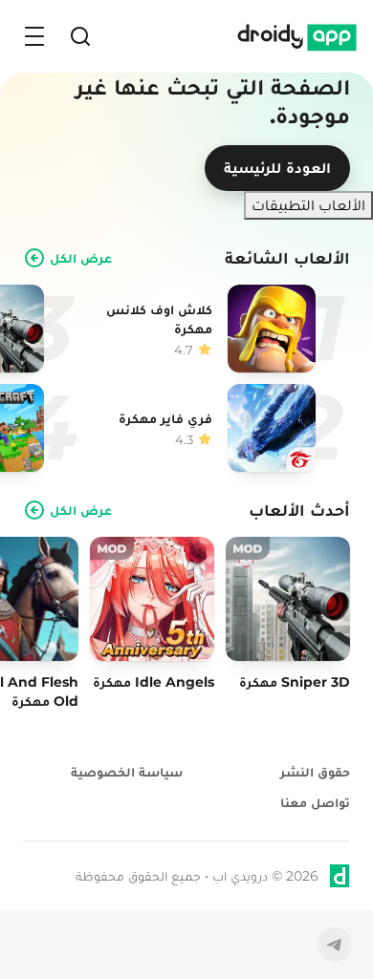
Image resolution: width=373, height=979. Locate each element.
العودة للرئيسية (277, 168)
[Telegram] (334, 944)
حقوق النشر (315, 771)
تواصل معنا (315, 802)
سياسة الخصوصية (127, 771)
